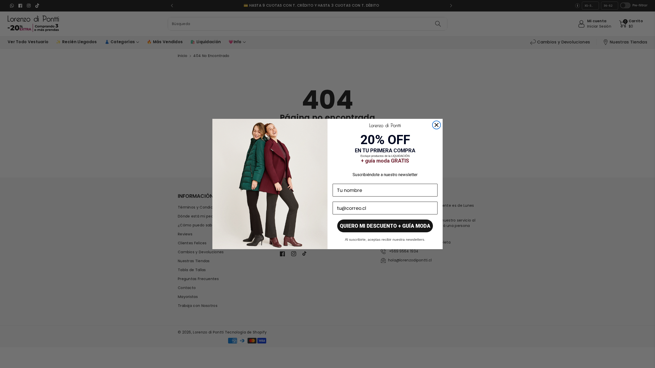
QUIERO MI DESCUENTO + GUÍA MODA (385, 226)
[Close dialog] (436, 125)
